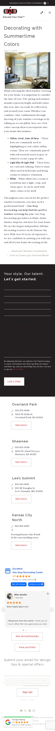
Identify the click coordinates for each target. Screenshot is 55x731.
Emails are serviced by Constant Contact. (36, 685)
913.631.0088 (29, 7)
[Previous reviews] (3, 609)
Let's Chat (14, 381)
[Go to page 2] (27, 630)
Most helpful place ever (18, 606)
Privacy (24, 700)
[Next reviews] (51, 609)
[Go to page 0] (23, 630)
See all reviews (19, 584)
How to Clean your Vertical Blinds (29, 255)
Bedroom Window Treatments (29, 251)
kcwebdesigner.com (40, 724)
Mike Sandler (20, 594)
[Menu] (50, 14)
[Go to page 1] (25, 630)
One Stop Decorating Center (28, 572)
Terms (31, 700)
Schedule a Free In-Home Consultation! (26, 3)
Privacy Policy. (18, 369)
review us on (35, 584)
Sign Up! (28, 692)
